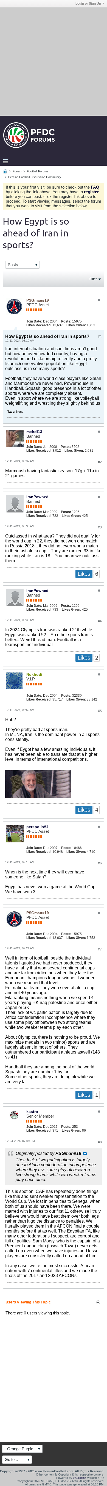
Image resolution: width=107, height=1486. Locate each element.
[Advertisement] (53, 61)
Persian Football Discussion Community (34, 177)
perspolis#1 (37, 827)
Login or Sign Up (88, 3)
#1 (100, 337)
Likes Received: (39, 325)
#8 (100, 1142)
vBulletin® (79, 1477)
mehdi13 (34, 431)
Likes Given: (76, 325)
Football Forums (38, 171)
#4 (100, 621)
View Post (85, 1153)
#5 (100, 711)
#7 (100, 949)
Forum (17, 171)
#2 (100, 462)
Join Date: (34, 321)
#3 (100, 527)
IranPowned (37, 497)
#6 (100, 863)
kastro (32, 1111)
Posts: (66, 321)
